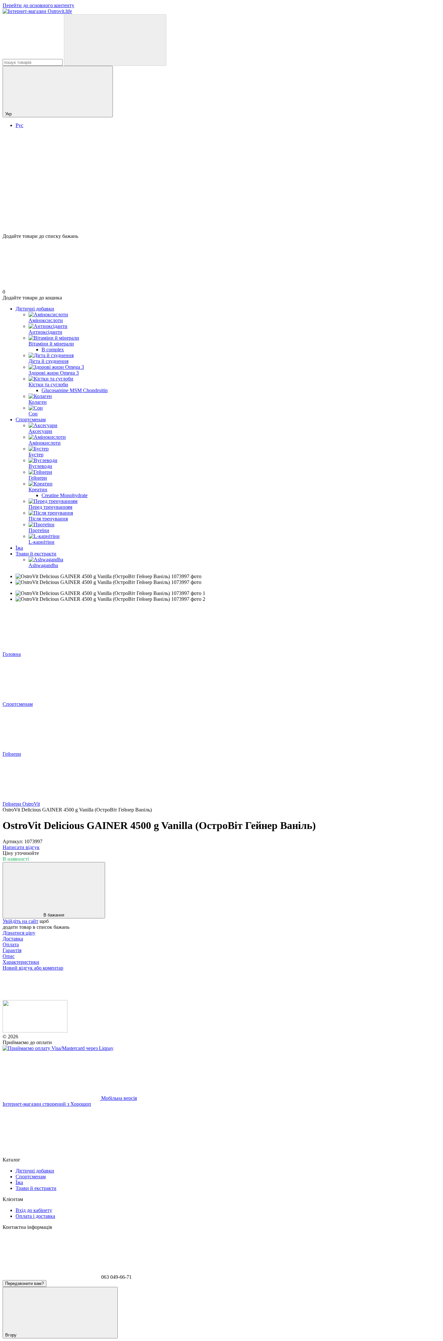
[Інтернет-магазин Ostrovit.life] (35, 1030)
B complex (53, 349)
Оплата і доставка (35, 1216)
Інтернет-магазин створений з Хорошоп (47, 1104)
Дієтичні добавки (35, 308)
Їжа (19, 548)
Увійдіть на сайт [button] (20, 921)
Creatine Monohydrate (65, 495)
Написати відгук (21, 847)
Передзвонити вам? (24, 1283)
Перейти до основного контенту (38, 5)
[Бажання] (221, 208)
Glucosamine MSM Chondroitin (75, 390)
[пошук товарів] (115, 40)
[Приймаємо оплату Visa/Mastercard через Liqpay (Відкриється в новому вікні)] (58, 1048)
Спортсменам (31, 419)
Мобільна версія (118, 1098)
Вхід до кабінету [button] (34, 1210)
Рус (19, 125)
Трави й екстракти (36, 553)
